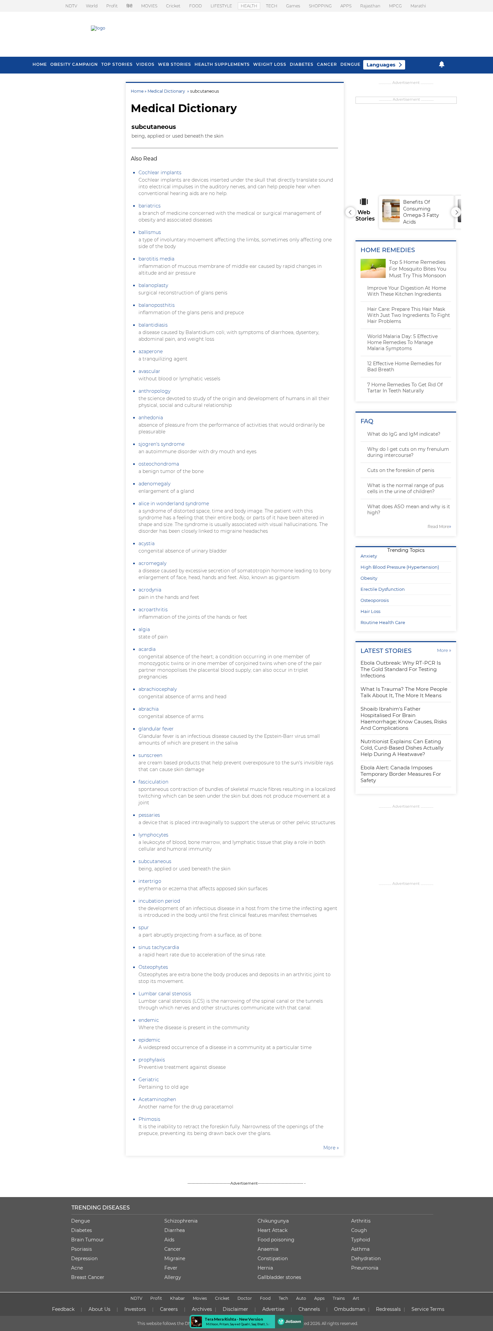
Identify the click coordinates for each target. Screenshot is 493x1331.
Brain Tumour (87, 1240)
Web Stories (174, 64)
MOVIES (149, 5)
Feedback (63, 1309)
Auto (301, 1298)
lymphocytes (153, 835)
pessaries (149, 815)
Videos (145, 64)
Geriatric (149, 1080)
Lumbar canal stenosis (165, 994)
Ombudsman (349, 1309)
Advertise (273, 1309)
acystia (147, 543)
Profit (112, 5)
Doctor (244, 1298)
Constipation (273, 1258)
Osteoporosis (375, 600)
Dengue (350, 64)
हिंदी (129, 5)
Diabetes (81, 1230)
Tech (283, 1298)
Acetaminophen (157, 1099)
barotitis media (156, 259)
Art (356, 1298)
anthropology (154, 391)
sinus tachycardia (159, 947)
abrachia (149, 709)
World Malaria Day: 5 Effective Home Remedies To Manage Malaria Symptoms (402, 342)
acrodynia (150, 590)
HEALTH (249, 5)
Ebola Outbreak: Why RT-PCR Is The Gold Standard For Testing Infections (401, 669)
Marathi (418, 5)
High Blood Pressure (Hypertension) (400, 567)
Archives (202, 1309)
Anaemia (268, 1249)
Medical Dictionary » (169, 91)
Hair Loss (370, 611)
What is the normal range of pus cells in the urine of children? (405, 488)
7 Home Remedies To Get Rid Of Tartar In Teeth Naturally (405, 388)
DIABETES (302, 64)
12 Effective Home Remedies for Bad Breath (404, 367)
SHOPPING (320, 5)
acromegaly (152, 563)
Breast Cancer (87, 1277)
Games (293, 5)
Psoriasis (81, 1249)
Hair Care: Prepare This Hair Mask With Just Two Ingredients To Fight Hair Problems (408, 315)
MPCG (395, 5)
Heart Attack (272, 1230)
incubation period (159, 901)
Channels (309, 1309)
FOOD (195, 5)
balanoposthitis (157, 305)
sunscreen (150, 755)
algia (144, 629)
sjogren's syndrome (161, 444)
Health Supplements (222, 64)
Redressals (388, 1309)
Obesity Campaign (74, 64)
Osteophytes (153, 967)
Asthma (360, 1249)
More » (331, 1148)
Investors (135, 1309)
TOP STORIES (117, 64)
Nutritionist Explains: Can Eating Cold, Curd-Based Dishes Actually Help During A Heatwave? (402, 747)
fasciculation (153, 782)
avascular (149, 371)
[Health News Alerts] (441, 64)
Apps (319, 1298)
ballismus (150, 232)
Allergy (172, 1277)
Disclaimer (235, 1309)
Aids (169, 1240)
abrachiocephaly (158, 689)
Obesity (369, 578)
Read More (439, 526)
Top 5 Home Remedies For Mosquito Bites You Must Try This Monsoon (417, 269)
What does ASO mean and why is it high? (408, 510)
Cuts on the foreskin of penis (400, 470)
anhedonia (151, 418)
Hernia (265, 1268)
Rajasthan (370, 5)
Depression (84, 1258)
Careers (169, 1309)
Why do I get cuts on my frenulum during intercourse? (408, 452)
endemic (149, 1020)
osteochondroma (159, 464)
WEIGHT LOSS (269, 64)
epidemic (149, 1040)
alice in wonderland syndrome (174, 504)
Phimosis (149, 1119)
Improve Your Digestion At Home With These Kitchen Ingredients (406, 291)
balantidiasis (153, 325)
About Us (99, 1309)
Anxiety (369, 556)
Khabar (177, 1298)
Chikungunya (273, 1221)
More (444, 650)
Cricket (173, 5)
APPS (345, 5)
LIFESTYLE (221, 5)
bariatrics (150, 206)
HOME (40, 64)
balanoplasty (153, 285)
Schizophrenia (181, 1221)
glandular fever (156, 729)
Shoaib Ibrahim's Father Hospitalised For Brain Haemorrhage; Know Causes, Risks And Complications (404, 718)
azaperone (151, 351)
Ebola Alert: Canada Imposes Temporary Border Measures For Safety (401, 773)
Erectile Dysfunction (383, 589)
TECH (271, 5)
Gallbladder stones (279, 1277)
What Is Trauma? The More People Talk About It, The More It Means (404, 692)
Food (265, 1298)
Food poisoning (276, 1240)
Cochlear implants (160, 173)
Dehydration (366, 1258)
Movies (200, 1298)
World (92, 5)
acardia (147, 649)
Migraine (174, 1258)
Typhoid (360, 1240)
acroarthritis (153, 610)
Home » (139, 91)
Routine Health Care (383, 622)
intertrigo (150, 881)
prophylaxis (152, 1060)
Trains (339, 1298)
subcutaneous (155, 861)
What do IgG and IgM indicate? (403, 434)
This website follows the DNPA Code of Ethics (181, 1323)
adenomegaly (154, 484)
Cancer (327, 64)
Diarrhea (174, 1230)
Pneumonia (364, 1268)
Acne (77, 1268)
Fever (170, 1268)
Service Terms (428, 1309)
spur (144, 927)
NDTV (71, 5)
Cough (359, 1230)
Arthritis (361, 1221)
